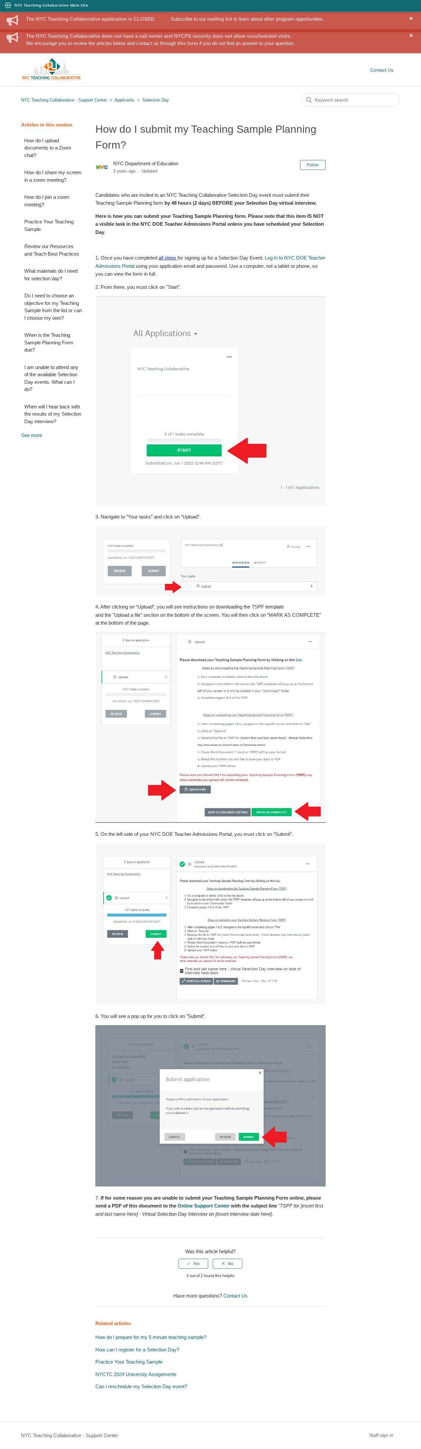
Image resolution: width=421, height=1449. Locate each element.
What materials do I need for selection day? (51, 274)
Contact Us (381, 70)
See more (31, 435)
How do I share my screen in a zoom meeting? (52, 176)
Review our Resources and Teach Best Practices (51, 250)
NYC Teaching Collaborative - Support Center (64, 100)
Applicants (125, 100)
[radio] (193, 1264)
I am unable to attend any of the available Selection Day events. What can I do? (51, 378)
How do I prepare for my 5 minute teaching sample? (150, 1337)
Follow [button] (313, 165)
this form (187, 43)
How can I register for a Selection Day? (137, 1349)
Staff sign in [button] (381, 1435)
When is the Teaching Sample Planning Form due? (48, 342)
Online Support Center (204, 1205)
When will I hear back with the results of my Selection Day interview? (52, 414)
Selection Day (155, 100)
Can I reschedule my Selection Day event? (141, 1386)
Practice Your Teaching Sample (49, 225)
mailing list (219, 19)
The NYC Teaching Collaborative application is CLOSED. (91, 19)
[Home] (51, 80)
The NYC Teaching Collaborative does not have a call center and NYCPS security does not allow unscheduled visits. (158, 36)
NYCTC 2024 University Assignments (136, 1374)
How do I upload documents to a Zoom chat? (47, 148)
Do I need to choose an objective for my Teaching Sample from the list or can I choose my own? (53, 307)
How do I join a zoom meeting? (46, 200)
